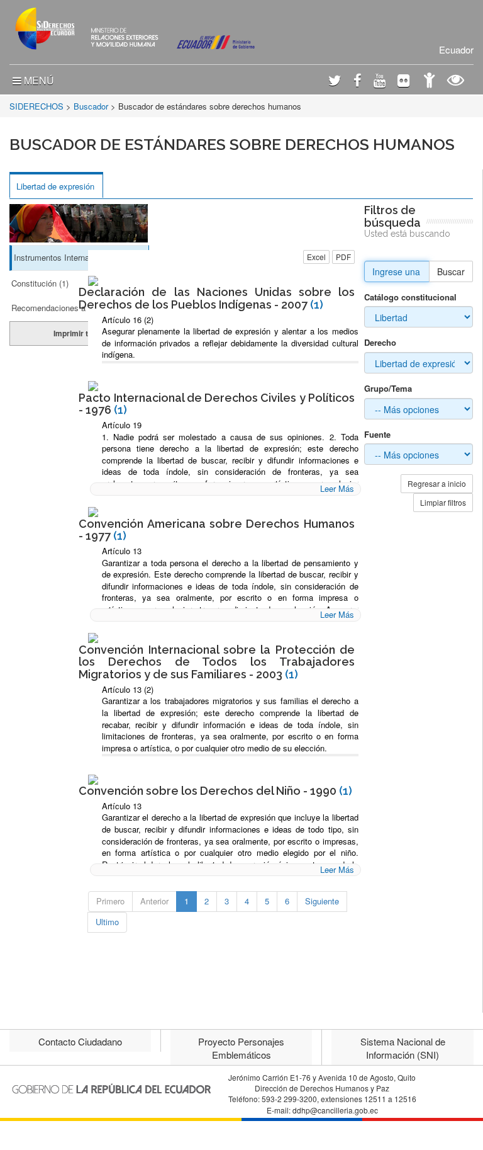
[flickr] (403, 81)
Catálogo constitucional (410, 297)
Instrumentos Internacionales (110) (77, 257)
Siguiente (322, 901)
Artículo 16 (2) (127, 320)
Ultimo (107, 922)
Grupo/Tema (388, 388)
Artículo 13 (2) (127, 689)
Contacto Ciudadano (80, 1041)
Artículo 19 (122, 425)
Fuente (377, 434)
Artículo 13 (122, 551)
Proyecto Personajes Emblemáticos (241, 1048)
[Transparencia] (455, 81)
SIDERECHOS (36, 106)
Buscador (91, 106)
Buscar (451, 271)
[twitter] (334, 81)
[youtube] (380, 81)
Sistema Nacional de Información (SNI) (402, 1048)
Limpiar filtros (443, 502)
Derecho (380, 342)
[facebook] (357, 81)
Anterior (154, 901)
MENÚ (37, 80)
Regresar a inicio (437, 483)
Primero (110, 901)
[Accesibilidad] (429, 81)
